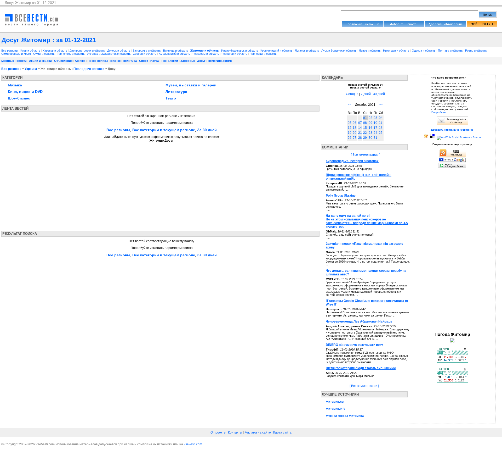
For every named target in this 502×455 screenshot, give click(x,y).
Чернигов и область (234, 53)
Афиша (80, 60)
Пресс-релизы (98, 60)
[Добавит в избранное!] (426, 137)
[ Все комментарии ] (365, 155)
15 (365, 128)
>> (381, 105)
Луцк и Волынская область (339, 50)
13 (354, 128)
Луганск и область (307, 50)
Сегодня (352, 94)
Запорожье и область (147, 50)
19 (349, 133)
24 (375, 133)
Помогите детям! (220, 60)
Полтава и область (451, 50)
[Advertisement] (50, 184)
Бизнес (115, 60)
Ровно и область (476, 50)
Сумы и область (44, 53)
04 (381, 118)
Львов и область (370, 50)
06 (354, 123)
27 (354, 138)
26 (349, 138)
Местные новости (14, 60)
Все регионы (9, 50)
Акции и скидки (40, 60)
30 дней (379, 94)
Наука (154, 60)
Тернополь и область (71, 53)
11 (380, 123)
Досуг (201, 60)
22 (365, 133)
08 (365, 123)
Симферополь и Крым (16, 53)
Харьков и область (55, 50)
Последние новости (88, 69)
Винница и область (176, 50)
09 (370, 123)
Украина (31, 69)
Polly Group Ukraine (341, 195)
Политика (130, 60)
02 (370, 118)
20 (354, 133)
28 (360, 138)
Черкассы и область (206, 53)
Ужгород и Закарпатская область (109, 53)
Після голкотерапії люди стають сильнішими (361, 368)
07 (360, 123)
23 (370, 133)
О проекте (218, 432)
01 (365, 118)
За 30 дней (207, 130)
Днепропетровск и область (88, 50)
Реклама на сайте (257, 432)
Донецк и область (119, 50)
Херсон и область (145, 53)
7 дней (366, 94)
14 (360, 128)
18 (381, 128)
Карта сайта (282, 432)
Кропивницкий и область (276, 50)
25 (381, 133)
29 (365, 138)
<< (349, 105)
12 (349, 128)
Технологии (169, 60)
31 (375, 138)
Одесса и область (424, 50)
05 (349, 123)
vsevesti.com (193, 444)
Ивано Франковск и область (240, 50)
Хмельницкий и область (175, 53)
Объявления (63, 60)
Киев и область (30, 50)
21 (360, 133)
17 (375, 128)
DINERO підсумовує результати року (354, 345)
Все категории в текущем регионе (163, 130)
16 (370, 128)
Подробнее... (439, 112)
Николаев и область (396, 50)
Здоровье (187, 60)
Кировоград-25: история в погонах (352, 161)
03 (375, 118)
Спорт (143, 60)
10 (375, 123)
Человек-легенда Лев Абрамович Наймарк (359, 321)
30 (370, 138)
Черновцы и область (263, 53)
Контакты (235, 432)
